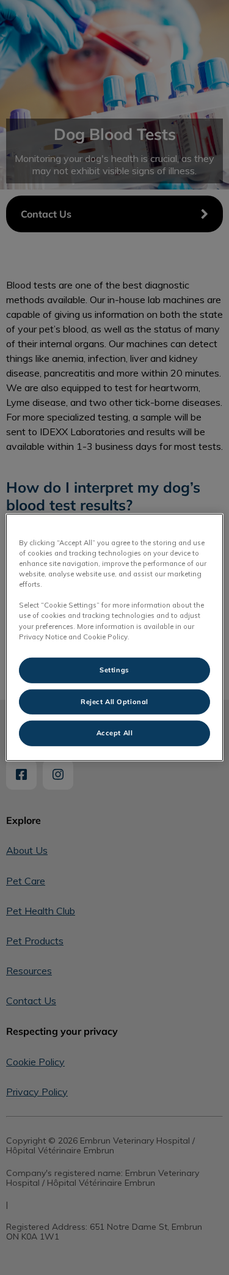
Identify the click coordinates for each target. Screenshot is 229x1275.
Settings (114, 669)
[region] (114, 637)
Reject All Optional (114, 701)
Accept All (114, 733)
